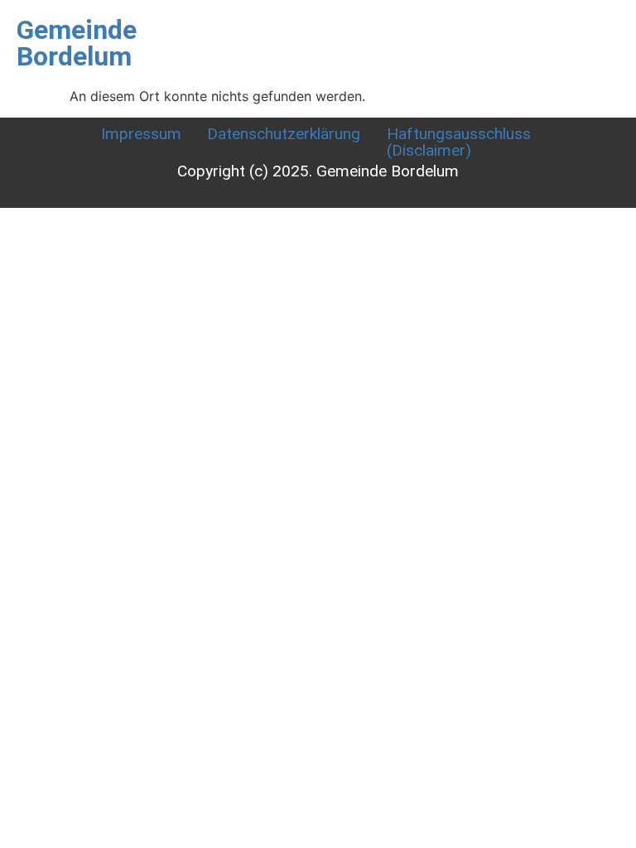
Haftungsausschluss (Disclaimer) (459, 141)
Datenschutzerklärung (283, 133)
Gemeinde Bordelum (77, 43)
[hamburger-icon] (451, 33)
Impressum (141, 133)
